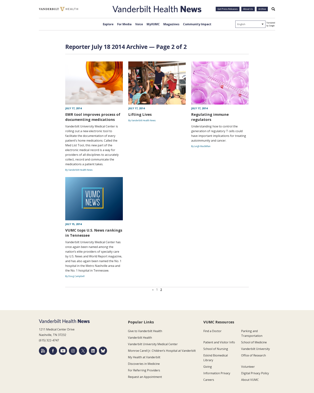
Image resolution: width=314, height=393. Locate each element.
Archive (262, 9)
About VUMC (250, 380)
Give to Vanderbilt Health (145, 331)
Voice (139, 24)
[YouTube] (63, 351)
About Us (248, 9)
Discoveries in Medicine (144, 364)
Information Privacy (216, 373)
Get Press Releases (228, 9)
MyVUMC (153, 24)
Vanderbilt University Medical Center (153, 344)
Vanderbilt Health (140, 338)
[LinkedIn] (93, 351)
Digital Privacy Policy (255, 373)
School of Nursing (215, 349)
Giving (207, 367)
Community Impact (197, 24)
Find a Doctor (212, 331)
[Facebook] (53, 351)
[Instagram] (73, 351)
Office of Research (253, 355)
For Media (124, 24)
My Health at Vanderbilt (144, 357)
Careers (208, 380)
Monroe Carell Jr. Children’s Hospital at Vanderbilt (162, 351)
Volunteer (248, 367)
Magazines (171, 24)
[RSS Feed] (43, 351)
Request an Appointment (145, 377)
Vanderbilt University (255, 349)
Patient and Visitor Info (219, 342)
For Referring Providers (144, 370)
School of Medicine (254, 342)
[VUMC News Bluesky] (103, 351)
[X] (83, 351)
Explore (108, 24)
